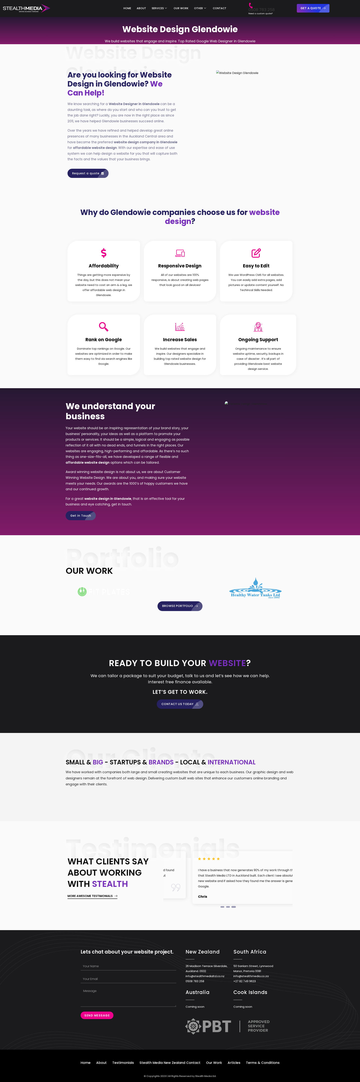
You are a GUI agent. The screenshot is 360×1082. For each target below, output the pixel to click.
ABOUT (141, 8)
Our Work (214, 1062)
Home (86, 1062)
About (101, 1062)
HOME (127, 8)
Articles (234, 1062)
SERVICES (158, 8)
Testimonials (123, 1062)
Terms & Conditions (263, 1062)
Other (198, 8)
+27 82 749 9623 (244, 981)
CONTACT (219, 8)
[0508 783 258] (250, 3)
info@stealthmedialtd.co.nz (205, 976)
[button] (222, 907)
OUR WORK (181, 8)
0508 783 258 (261, 9)
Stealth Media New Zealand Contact (170, 1062)
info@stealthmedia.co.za (251, 976)
